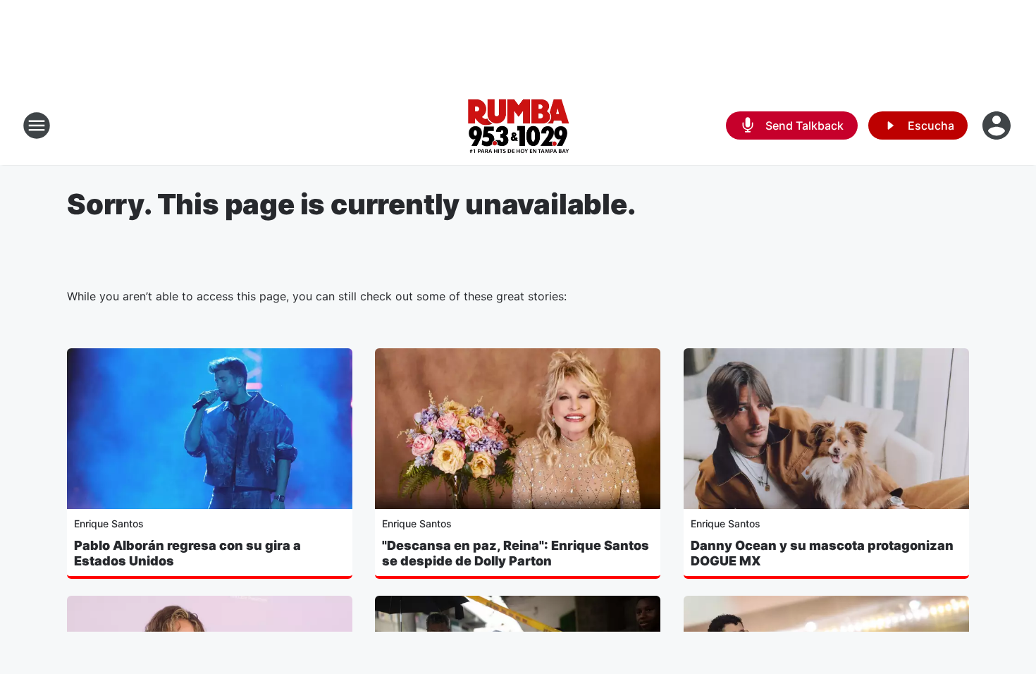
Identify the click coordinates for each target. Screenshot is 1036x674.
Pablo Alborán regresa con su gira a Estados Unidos (187, 553)
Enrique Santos (109, 523)
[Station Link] (518, 125)
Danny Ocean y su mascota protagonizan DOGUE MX (822, 553)
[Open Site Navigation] (37, 125)
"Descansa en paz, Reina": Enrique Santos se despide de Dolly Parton (515, 553)
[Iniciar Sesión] (997, 125)
